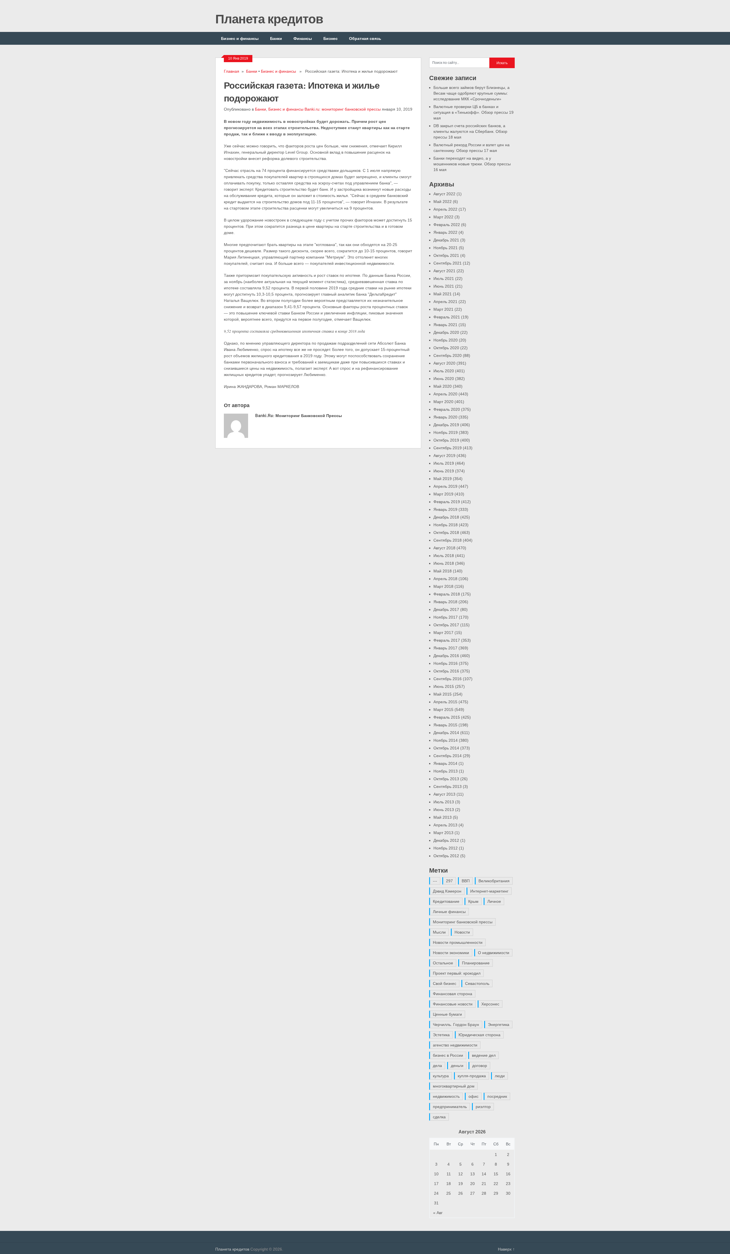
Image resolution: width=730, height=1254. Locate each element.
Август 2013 (444, 794)
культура (441, 1076)
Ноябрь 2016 (445, 663)
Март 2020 (443, 401)
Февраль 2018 (446, 594)
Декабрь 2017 (446, 609)
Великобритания (494, 881)
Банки (276, 38)
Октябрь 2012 (446, 855)
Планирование (476, 963)
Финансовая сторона (452, 993)
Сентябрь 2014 (447, 755)
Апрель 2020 (445, 394)
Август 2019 (444, 455)
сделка (439, 1117)
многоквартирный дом (453, 1086)
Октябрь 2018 (446, 532)
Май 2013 (442, 817)
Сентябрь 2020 (447, 355)
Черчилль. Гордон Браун (456, 1024)
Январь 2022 (445, 232)
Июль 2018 (443, 555)
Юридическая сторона (479, 1035)
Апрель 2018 (445, 578)
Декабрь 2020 (446, 332)
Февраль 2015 (446, 717)
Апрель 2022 (445, 209)
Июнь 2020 (443, 378)
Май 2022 (442, 201)
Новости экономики (451, 952)
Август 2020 (444, 363)
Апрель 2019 (445, 486)
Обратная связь (365, 38)
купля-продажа (472, 1076)
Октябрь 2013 (446, 779)
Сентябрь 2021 (447, 263)
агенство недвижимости (455, 1045)
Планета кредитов (269, 18)
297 (449, 881)
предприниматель (450, 1106)
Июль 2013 (443, 802)
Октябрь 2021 (446, 255)
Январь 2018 (445, 601)
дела (437, 1065)
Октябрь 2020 (446, 347)
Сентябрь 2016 (447, 678)
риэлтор (483, 1106)
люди (500, 1076)
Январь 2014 (445, 763)
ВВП (466, 881)
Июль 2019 (443, 463)
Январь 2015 (445, 725)
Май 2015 (442, 694)
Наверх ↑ (506, 1249)
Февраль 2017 (446, 640)
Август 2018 (444, 548)
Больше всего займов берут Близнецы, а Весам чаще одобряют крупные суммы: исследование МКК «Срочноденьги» (471, 93)
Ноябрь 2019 (445, 432)
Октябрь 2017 (446, 625)
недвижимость (446, 1096)
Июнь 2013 (443, 809)
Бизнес (330, 38)
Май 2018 (442, 571)
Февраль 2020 (446, 409)
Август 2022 (444, 194)
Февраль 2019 (446, 501)
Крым (473, 901)
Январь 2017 (445, 648)
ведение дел (484, 1055)
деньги (457, 1065)
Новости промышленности (457, 942)
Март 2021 (443, 309)
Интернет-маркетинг (489, 891)
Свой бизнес (444, 983)
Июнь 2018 (443, 563)
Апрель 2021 (445, 301)
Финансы (302, 38)
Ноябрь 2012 (445, 848)
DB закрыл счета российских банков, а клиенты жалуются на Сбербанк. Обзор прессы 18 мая (470, 131)
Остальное (443, 963)
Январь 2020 (445, 417)
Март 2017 (443, 632)
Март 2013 (443, 832)
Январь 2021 (445, 324)
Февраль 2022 (446, 224)
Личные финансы (449, 911)
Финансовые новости (453, 1004)
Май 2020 (442, 386)
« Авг (438, 1212)
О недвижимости (493, 952)
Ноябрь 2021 (445, 247)
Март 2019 (443, 494)
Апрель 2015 (445, 702)
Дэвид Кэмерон (447, 891)
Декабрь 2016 (446, 655)
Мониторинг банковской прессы (462, 922)
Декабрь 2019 (446, 424)
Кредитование (446, 901)
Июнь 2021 (443, 286)
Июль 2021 (443, 278)
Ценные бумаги (447, 1014)
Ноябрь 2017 (445, 617)
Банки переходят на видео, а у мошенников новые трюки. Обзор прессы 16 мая (472, 164)
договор (479, 1065)
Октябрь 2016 (446, 671)
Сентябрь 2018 (447, 540)
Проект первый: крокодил (456, 973)
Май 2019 (442, 478)
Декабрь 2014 (446, 732)
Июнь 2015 (443, 686)
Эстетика (441, 1035)
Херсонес (490, 1004)
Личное (494, 901)
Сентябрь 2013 (447, 786)
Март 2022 (443, 217)
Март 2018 (443, 586)
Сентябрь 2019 (447, 448)
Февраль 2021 (446, 317)
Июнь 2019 (443, 471)
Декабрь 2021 (446, 240)
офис (473, 1096)
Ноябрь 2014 (445, 740)
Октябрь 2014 (446, 748)
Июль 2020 (443, 371)
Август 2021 (444, 271)
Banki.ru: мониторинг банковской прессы (343, 109)
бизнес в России (448, 1055)
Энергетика (498, 1024)
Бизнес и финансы (240, 38)
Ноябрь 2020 (445, 340)
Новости (462, 932)
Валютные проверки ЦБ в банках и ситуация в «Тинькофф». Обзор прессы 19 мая (473, 112)
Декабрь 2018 (446, 517)
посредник (497, 1096)
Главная (231, 71)
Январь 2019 (445, 509)
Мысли (439, 932)
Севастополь (477, 983)
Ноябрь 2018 (445, 525)
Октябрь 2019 (446, 440)
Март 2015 (443, 709)
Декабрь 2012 (446, 840)
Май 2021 (442, 294)
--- (435, 881)
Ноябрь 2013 (445, 771)
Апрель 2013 (445, 825)
